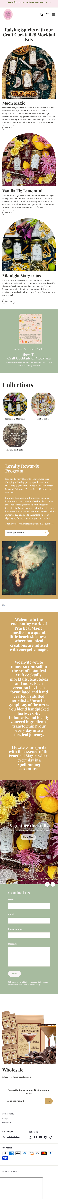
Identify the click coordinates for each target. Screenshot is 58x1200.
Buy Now (8, 127)
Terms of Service (29, 984)
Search (5, 1119)
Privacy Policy (13, 984)
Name (11, 900)
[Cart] (47, 14)
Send (14, 974)
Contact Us (6, 1122)
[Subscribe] (45, 533)
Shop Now (28, 837)
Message (12, 944)
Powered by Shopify (10, 1171)
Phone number (15, 929)
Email (11, 914)
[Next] (53, 884)
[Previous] (47, 884)
